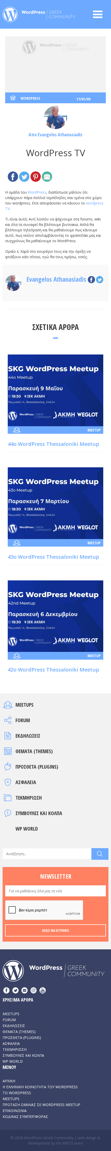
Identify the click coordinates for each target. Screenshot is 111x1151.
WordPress (37, 192)
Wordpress (30, 98)
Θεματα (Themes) (34, 751)
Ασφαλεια (25, 782)
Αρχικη (9, 1080)
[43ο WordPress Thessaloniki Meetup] (55, 502)
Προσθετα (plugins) (36, 766)
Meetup (94, 429)
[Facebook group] (6, 991)
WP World (26, 828)
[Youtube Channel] (42, 991)
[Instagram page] (33, 991)
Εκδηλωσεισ (27, 735)
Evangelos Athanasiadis (60, 134)
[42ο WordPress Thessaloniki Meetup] (55, 615)
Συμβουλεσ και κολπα (38, 813)
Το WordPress (17, 1092)
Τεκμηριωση (28, 797)
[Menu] (100, 14)
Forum (22, 720)
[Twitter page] (15, 991)
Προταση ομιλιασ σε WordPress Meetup (41, 1104)
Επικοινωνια (15, 1110)
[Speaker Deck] (24, 991)
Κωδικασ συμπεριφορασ (25, 1116)
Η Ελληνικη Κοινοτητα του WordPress (40, 1086)
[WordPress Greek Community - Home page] (39, 13)
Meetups (24, 704)
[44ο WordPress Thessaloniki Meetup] (55, 390)
